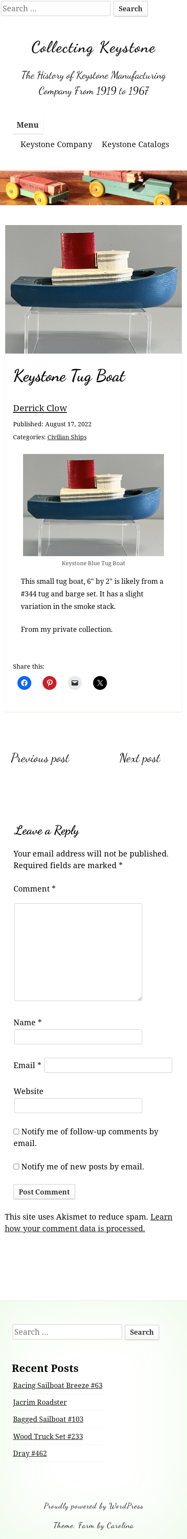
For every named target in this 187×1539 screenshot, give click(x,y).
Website (28, 1091)
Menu (28, 124)
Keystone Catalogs (135, 144)
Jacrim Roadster (40, 1402)
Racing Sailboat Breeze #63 (58, 1385)
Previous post (40, 757)
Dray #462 (30, 1453)
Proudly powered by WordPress (94, 1505)
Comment (34, 888)
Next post (139, 757)
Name (27, 1022)
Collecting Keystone (93, 47)
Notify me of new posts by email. (82, 1166)
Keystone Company (56, 144)
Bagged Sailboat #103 (48, 1419)
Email (27, 1065)
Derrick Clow (40, 408)
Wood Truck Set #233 (48, 1436)
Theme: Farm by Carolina (93, 1525)
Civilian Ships (67, 437)
